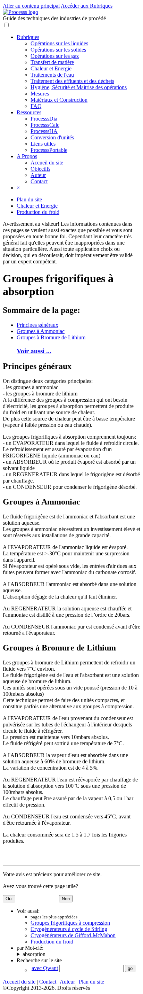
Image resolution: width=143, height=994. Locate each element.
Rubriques (28, 37)
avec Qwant (45, 968)
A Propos (27, 156)
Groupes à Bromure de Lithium (51, 337)
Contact (39, 181)
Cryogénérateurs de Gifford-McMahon (73, 935)
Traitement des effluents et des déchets (72, 81)
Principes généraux (37, 325)
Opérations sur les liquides (59, 43)
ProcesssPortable (49, 150)
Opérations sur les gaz (55, 56)
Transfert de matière (52, 62)
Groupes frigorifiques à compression (70, 923)
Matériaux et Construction (59, 100)
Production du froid (38, 212)
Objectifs (40, 169)
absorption (34, 954)
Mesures (40, 94)
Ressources (29, 112)
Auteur (38, 175)
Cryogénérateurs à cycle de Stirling (69, 929)
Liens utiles (43, 144)
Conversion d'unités (52, 137)
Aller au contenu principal (31, 6)
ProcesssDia (44, 119)
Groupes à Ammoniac (41, 331)
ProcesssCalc (45, 125)
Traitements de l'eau (52, 75)
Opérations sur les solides (58, 50)
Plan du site (29, 199)
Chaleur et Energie (51, 68)
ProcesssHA (44, 131)
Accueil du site (47, 162)
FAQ (36, 106)
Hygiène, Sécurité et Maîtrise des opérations (79, 87)
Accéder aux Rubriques (86, 6)
